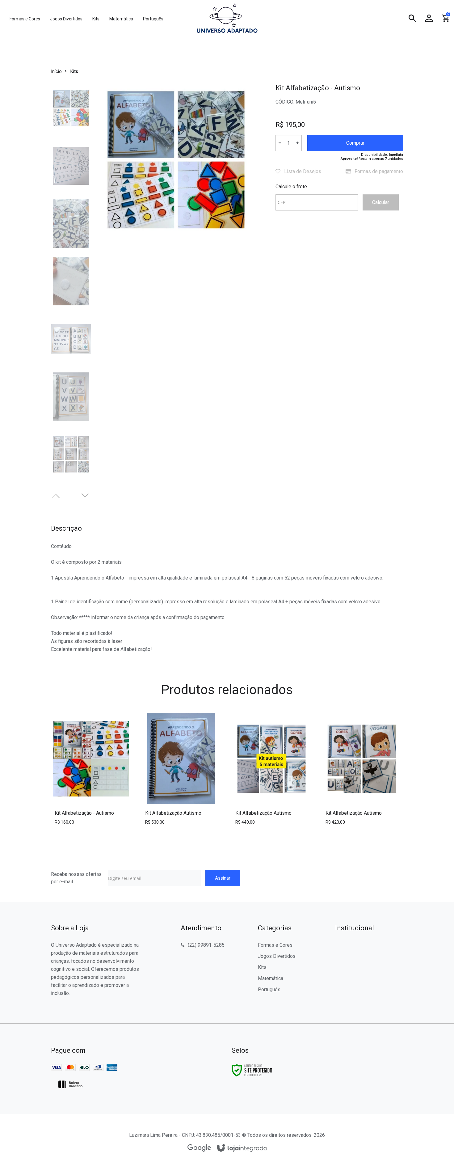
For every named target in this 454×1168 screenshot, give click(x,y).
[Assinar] (222, 878)
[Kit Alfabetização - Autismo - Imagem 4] (71, 281)
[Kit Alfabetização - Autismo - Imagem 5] (71, 339)
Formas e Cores (275, 945)
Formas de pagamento (378, 171)
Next (86, 495)
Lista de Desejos (302, 171)
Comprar (355, 143)
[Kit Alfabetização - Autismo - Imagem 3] (71, 223)
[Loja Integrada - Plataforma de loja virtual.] (242, 1148)
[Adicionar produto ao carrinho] (91, 788)
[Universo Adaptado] (227, 18)
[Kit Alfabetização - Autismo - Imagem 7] (71, 454)
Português (269, 989)
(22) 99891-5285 (206, 945)
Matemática (270, 978)
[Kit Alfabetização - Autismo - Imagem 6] (71, 396)
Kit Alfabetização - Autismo (84, 813)
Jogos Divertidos (277, 956)
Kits (74, 71)
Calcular (380, 202)
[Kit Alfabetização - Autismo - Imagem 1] (71, 108)
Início (56, 71)
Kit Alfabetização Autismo (173, 813)
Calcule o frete (291, 186)
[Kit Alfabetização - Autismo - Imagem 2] (71, 166)
